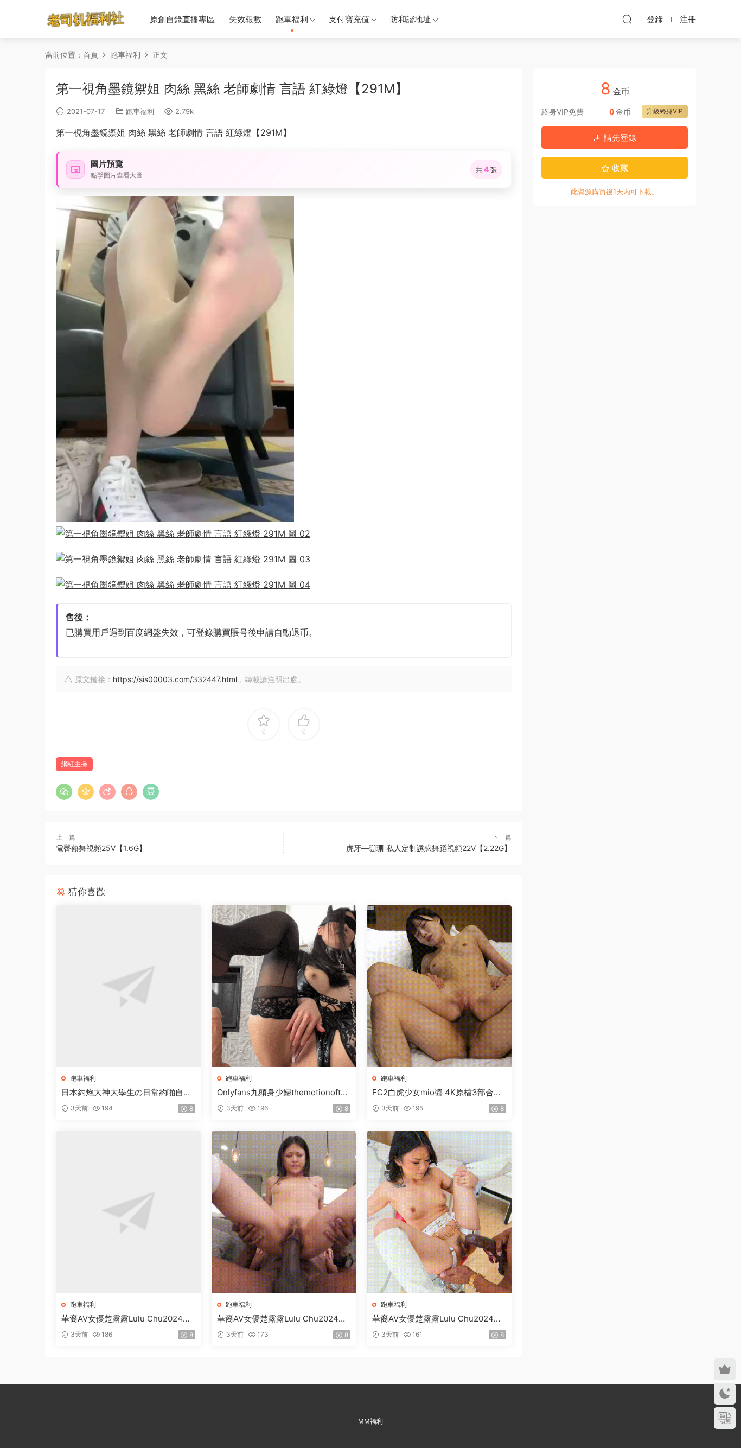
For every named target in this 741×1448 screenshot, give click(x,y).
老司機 (85, 19)
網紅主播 (74, 764)
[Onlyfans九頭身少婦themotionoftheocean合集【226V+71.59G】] (284, 986)
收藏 (619, 168)
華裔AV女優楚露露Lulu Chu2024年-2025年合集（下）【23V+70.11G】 (439, 1318)
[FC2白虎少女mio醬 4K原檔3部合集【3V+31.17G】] (439, 986)
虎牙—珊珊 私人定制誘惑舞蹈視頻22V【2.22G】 (429, 848)
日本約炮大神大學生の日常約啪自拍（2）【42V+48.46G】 (126, 1092)
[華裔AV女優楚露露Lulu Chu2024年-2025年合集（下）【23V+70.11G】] (439, 1212)
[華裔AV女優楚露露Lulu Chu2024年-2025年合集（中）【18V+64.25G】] (284, 1212)
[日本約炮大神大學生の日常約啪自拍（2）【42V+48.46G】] (128, 986)
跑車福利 (292, 19)
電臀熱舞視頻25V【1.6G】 (101, 848)
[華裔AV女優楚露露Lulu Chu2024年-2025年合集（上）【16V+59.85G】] (128, 1212)
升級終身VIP (665, 111)
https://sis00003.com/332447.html (175, 679)
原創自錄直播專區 (182, 19)
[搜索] (627, 19)
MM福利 (370, 1421)
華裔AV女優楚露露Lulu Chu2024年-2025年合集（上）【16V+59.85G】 (128, 1318)
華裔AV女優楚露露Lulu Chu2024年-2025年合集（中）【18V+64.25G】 (283, 1318)
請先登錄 (619, 137)
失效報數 (245, 19)
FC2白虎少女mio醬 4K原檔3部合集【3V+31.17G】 (437, 1092)
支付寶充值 (349, 19)
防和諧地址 (410, 19)
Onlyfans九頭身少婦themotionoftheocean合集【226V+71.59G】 (283, 1092)
